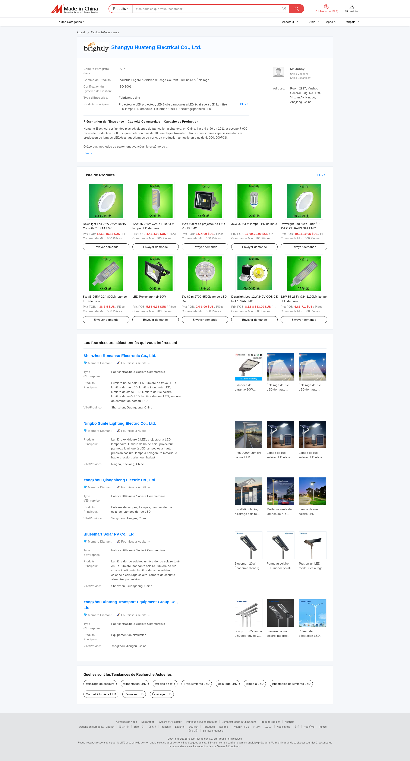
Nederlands (283, 726)
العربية (268, 726)
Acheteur (288, 21)
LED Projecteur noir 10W (149, 296)
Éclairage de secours (100, 683)
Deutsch (193, 726)
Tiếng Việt (192, 730)
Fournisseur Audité (136, 363)
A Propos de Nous (126, 721)
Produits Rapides (270, 721)
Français (166, 726)
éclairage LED (227, 683)
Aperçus (289, 721)
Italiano (223, 726)
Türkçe (323, 726)
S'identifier (352, 11)
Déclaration (148, 721)
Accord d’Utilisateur (170, 721)
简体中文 (124, 726)
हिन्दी (296, 726)
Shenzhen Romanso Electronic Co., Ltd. (119, 356)
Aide (312, 21)
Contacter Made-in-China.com (239, 721)
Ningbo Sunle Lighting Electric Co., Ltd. (119, 423)
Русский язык (241, 726)
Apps (329, 21)
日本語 (152, 726)
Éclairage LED (161, 694)
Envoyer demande (106, 247)
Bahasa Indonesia (213, 730)
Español (179, 726)
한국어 (257, 726)
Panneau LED (134, 694)
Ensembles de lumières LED (291, 683)
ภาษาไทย (309, 726)
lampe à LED (255, 683)
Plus (243, 104)
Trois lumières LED (196, 683)
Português (209, 726)
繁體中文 (139, 726)
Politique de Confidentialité (201, 721)
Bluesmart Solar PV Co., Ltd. (109, 534)
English (110, 726)
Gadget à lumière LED (101, 694)
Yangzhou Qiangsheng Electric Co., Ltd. (119, 480)
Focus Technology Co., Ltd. (202, 738)
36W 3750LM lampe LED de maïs (254, 223)
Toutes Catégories (69, 21)
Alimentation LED (134, 683)
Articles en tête (165, 683)
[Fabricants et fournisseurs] (74, 8)
